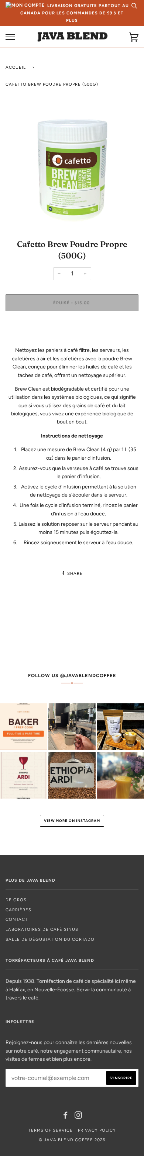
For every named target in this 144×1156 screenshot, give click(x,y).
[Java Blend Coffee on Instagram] (78, 1116)
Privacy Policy (97, 1130)
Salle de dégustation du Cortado (50, 939)
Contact (17, 919)
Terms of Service (50, 1130)
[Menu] (10, 37)
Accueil (16, 67)
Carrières (18, 909)
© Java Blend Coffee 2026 (72, 1139)
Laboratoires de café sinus (42, 929)
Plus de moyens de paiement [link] (72, 342)
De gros (16, 899)
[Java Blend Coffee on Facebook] (65, 1116)
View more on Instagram (72, 821)
